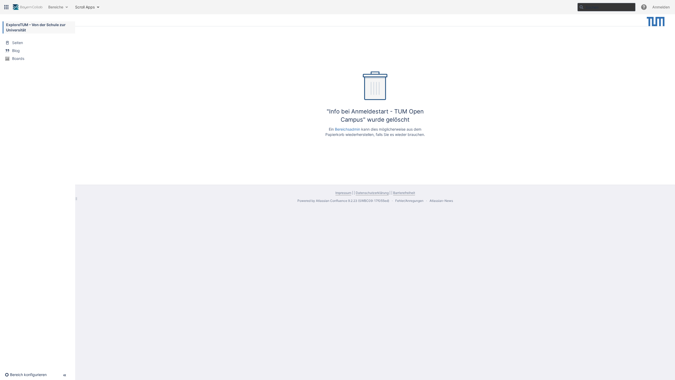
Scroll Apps (85, 7)
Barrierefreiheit (404, 193)
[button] (6, 7)
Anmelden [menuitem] (661, 7)
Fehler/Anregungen (409, 201)
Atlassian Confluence (331, 201)
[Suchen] (581, 7)
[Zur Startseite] (28, 7)
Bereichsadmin (347, 129)
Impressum (343, 193)
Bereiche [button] (55, 7)
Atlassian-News (441, 201)
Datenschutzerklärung (372, 193)
